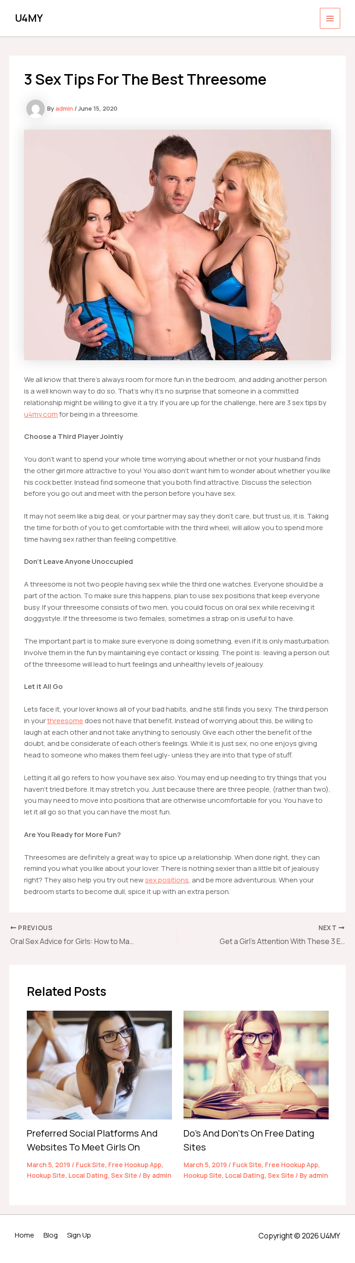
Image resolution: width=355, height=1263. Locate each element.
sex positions (167, 880)
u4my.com (41, 414)
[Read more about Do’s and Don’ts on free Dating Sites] (256, 1064)
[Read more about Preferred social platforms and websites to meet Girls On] (99, 1064)
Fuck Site (90, 1164)
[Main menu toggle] (330, 18)
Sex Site (124, 1175)
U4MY (29, 18)
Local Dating (88, 1175)
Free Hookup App (134, 1164)
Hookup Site (46, 1175)
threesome (65, 720)
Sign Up (79, 1235)
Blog (50, 1235)
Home (24, 1235)
